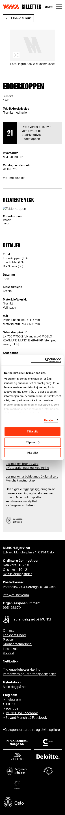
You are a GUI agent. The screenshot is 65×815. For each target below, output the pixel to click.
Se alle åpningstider (17, 574)
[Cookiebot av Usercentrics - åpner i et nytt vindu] (46, 360)
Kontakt (8, 653)
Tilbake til (20, 18)
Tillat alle (32, 431)
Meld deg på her (15, 687)
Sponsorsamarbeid (17, 644)
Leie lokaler (11, 649)
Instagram (13, 699)
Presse (8, 639)
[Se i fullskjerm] (32, 45)
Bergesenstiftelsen (22, 505)
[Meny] (59, 7)
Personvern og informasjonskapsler (29, 674)
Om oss (8, 630)
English (49, 7)
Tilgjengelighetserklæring (21, 669)
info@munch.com (16, 595)
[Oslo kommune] (32, 802)
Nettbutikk (10, 661)
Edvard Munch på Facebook (26, 717)
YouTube (12, 708)
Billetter (31, 6)
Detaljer (49, 420)
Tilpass (30, 442)
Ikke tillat (32, 452)
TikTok (10, 704)
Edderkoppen (31, 139)
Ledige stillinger (14, 635)
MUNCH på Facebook (22, 713)
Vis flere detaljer (14, 177)
